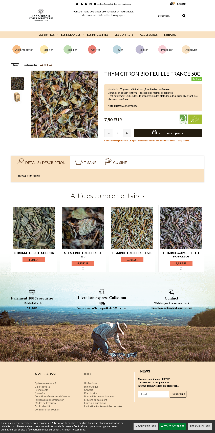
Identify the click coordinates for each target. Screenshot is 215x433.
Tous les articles (30, 65)
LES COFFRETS (124, 34)
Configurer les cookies (47, 409)
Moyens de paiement (95, 399)
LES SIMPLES (47, 34)
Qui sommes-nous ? (45, 383)
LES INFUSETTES (97, 34)
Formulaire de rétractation (49, 399)
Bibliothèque (91, 386)
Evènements (41, 389)
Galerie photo (42, 386)
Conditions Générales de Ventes (52, 396)
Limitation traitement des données (103, 406)
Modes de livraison (45, 402)
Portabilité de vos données (99, 396)
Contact (88, 389)
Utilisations (90, 383)
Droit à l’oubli (42, 406)
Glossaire (40, 393)
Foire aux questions (95, 402)
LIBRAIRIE (170, 34)
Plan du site (90, 393)
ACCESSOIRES (149, 34)
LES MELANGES (71, 34)
